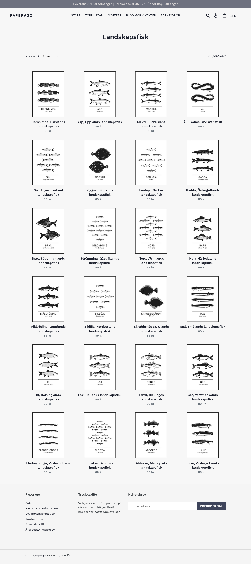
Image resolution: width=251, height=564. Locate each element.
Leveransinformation (40, 513)
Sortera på (32, 56)
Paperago (21, 15)
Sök (28, 503)
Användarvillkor (36, 524)
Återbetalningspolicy (40, 529)
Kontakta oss (34, 519)
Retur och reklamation (41, 508)
